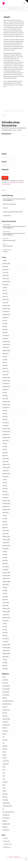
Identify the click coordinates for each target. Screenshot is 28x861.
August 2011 (6, 476)
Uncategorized (6, 814)
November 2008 (6, 575)
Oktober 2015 (6, 347)
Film (4, 736)
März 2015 (5, 368)
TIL (3, 808)
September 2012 (6, 437)
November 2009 (6, 539)
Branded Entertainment (8, 700)
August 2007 (6, 620)
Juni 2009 (5, 554)
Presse (11, 856)
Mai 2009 (5, 557)
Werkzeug (5, 826)
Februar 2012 (6, 458)
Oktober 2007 (6, 614)
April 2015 (5, 365)
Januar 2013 (5, 425)
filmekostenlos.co (7, 249)
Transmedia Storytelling (8, 811)
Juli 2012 (5, 443)
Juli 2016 (5, 320)
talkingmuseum (6, 802)
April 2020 (5, 266)
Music (4, 784)
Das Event (5, 706)
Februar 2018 (6, 278)
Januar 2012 (5, 461)
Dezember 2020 (6, 263)
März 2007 (5, 635)
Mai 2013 (5, 413)
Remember (5, 793)
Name (4, 154)
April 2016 (5, 329)
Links (4, 775)
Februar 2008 (6, 602)
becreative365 (6, 691)
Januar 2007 (5, 641)
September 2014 (6, 386)
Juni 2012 (5, 446)
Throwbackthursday (7, 805)
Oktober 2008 (6, 578)
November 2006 (6, 647)
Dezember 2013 (6, 401)
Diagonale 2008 (6, 718)
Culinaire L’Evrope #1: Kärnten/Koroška (12, 211)
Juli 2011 (5, 479)
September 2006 (6, 653)
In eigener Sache (7, 215)
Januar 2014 (5, 398)
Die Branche (5, 721)
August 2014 (6, 389)
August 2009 (6, 548)
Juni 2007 (5, 626)
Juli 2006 (5, 659)
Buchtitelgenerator (7, 703)
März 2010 (5, 527)
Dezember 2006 (6, 644)
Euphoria (5, 733)
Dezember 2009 (6, 536)
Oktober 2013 (6, 407)
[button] (24, 3)
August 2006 (6, 656)
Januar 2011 (5, 497)
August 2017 (6, 284)
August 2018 (6, 275)
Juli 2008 (5, 587)
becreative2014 (6, 685)
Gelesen (4, 754)
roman (16, 84)
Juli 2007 (5, 623)
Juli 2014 (5, 392)
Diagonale (5, 715)
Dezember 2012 (6, 428)
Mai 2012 (5, 449)
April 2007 (5, 632)
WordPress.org (6, 847)
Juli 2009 (5, 551)
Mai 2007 (5, 629)
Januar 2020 (5, 269)
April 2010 (5, 524)
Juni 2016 (5, 323)
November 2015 (6, 344)
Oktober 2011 (6, 470)
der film (4, 115)
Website (5, 169)
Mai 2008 (5, 593)
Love (4, 778)
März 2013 (5, 419)
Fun (3, 742)
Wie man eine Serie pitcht (9, 240)
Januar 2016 (5, 338)
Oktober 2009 (6, 542)
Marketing (5, 781)
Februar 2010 (6, 530)
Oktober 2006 (6, 650)
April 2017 (5, 293)
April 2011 (5, 488)
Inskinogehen (6, 763)
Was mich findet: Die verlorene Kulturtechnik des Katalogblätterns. (14, 199)
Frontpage (5, 739)
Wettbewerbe (6, 829)
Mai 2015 (5, 362)
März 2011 (5, 491)
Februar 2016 (6, 335)
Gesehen (5, 757)
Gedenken (5, 745)
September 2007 (6, 617)
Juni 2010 (5, 518)
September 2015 (6, 350)
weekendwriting (6, 823)
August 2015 (6, 353)
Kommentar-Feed (7, 844)
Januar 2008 (5, 605)
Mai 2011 (5, 485)
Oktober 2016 (6, 311)
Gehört (4, 751)
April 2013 (5, 416)
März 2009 (5, 563)
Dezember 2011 (6, 464)
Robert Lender (6, 224)
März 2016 (5, 332)
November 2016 (6, 308)
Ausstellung (5, 679)
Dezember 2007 (6, 608)
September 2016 (6, 314)
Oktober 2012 (6, 434)
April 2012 (5, 452)
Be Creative (5, 682)
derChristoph (6, 231)
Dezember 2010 (6, 500)
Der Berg (5, 208)
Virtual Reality (6, 817)
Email (4, 162)
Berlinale (5, 697)
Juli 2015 (5, 356)
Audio (4, 676)
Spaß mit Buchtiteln (8, 246)
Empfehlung (5, 730)
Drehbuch (5, 727)
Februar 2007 (6, 638)
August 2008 (6, 584)
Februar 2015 (6, 371)
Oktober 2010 (6, 506)
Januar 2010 (5, 533)
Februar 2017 (6, 299)
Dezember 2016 (6, 305)
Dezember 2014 (6, 377)
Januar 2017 (5, 302)
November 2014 (6, 380)
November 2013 (6, 404)
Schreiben (5, 796)
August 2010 (6, 512)
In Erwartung (6, 760)
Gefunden (5, 748)
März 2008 (5, 599)
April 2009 (5, 560)
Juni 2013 (5, 410)
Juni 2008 (5, 590)
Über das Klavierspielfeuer (9, 204)
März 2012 (5, 455)
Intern (4, 766)
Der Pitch (5, 712)
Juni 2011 (5, 482)
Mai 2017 (5, 290)
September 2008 (6, 581)
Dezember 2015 (6, 341)
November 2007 (6, 611)
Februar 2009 (6, 566)
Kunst (4, 769)
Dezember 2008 (6, 572)
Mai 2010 (5, 521)
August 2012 (6, 440)
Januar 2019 (5, 272)
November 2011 (6, 467)
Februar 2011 (6, 494)
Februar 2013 (6, 422)
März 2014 (5, 395)
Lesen (4, 772)
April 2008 (5, 596)
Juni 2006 (5, 662)
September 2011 (6, 473)
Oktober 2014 (6, 383)
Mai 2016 (5, 326)
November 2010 (6, 503)
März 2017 (5, 296)
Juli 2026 (5, 260)
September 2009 (6, 545)
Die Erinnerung (6, 724)
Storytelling (5, 799)
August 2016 (6, 317)
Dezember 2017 (6, 281)
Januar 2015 (5, 374)
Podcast (4, 790)
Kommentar (7, 134)
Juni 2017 (5, 287)
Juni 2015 (5, 359)
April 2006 (5, 668)
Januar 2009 (5, 569)
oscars (4, 787)
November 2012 (6, 431)
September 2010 (6, 509)
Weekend (5, 820)
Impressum (16, 856)
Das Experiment (6, 709)
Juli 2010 (5, 515)
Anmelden (5, 838)
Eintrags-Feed (6, 841)
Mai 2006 (5, 665)
